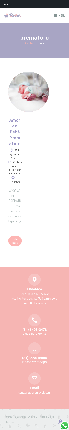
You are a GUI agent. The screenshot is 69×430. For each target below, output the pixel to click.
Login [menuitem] (4, 3)
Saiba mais (15, 240)
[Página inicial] (25, 43)
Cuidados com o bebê (15, 166)
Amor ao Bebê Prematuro (15, 132)
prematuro (41, 43)
